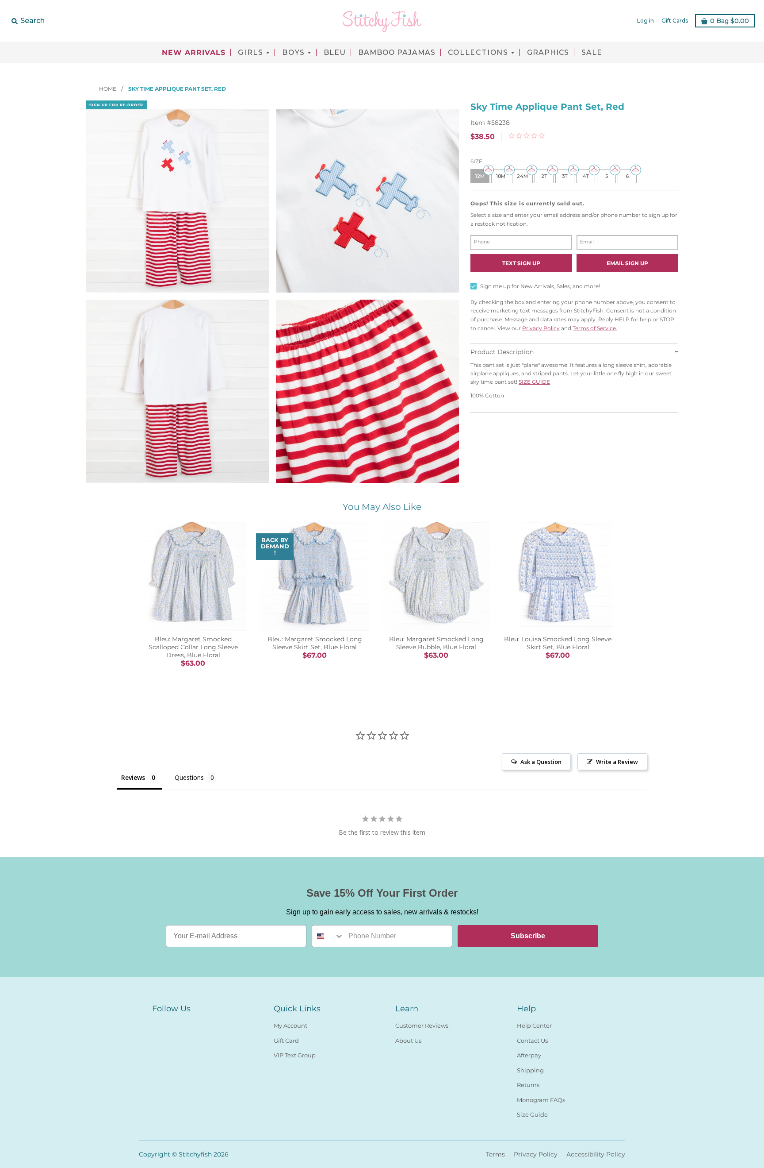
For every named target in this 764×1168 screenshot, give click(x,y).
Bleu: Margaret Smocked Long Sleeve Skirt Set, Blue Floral (314, 643)
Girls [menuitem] (251, 53)
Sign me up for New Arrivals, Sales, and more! (540, 286)
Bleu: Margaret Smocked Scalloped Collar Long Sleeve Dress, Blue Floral (193, 647)
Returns (528, 1084)
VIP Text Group (295, 1055)
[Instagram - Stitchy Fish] (173, 1023)
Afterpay (529, 1055)
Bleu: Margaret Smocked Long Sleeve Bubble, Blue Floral (436, 643)
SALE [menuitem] (591, 53)
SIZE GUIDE (534, 381)
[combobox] (328, 936)
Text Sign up (521, 263)
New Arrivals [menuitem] (193, 53)
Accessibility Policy (595, 1154)
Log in (645, 20)
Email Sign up (627, 263)
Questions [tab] (189, 777)
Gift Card (286, 1040)
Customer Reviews (421, 1025)
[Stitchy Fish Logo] (382, 21)
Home (108, 88)
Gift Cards (674, 20)
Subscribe (528, 936)
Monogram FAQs (541, 1099)
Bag (729, 21)
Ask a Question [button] (541, 762)
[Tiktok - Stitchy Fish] (189, 1023)
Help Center (534, 1025)
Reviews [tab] (133, 777)
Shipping (530, 1070)
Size (476, 161)
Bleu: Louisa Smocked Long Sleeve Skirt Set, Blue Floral (557, 643)
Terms (495, 1154)
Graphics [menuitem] (548, 53)
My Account (290, 1025)
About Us (408, 1040)
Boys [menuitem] (293, 53)
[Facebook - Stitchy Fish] (157, 1023)
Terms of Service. (595, 328)
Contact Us (532, 1040)
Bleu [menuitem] (335, 53)
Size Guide (532, 1114)
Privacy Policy (541, 328)
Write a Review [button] (617, 762)
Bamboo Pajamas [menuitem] (396, 53)
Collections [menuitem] (478, 53)
